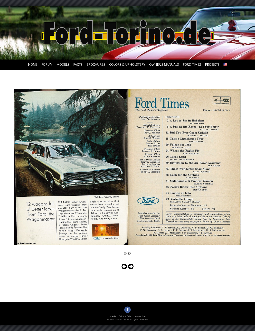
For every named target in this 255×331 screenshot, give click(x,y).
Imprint (113, 316)
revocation (140, 316)
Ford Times (192, 64)
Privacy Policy (126, 316)
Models (63, 64)
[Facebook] (127, 310)
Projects (212, 64)
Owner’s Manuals (164, 64)
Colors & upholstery (127, 64)
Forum (47, 64)
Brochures (95, 64)
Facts (77, 64)
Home (32, 64)
